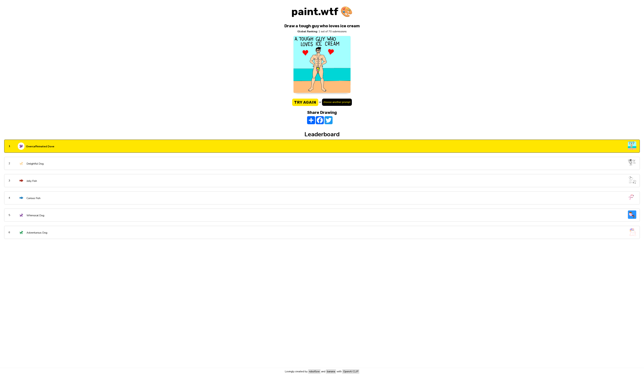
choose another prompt (337, 102)
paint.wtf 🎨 (322, 12)
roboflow (314, 371)
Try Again (305, 102)
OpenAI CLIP (351, 371)
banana (331, 371)
